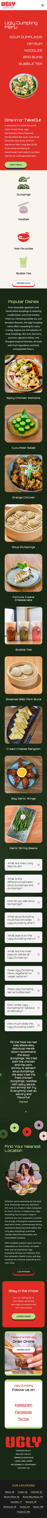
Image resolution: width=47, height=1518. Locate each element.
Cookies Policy (23, 1451)
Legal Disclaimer (23, 1461)
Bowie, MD (38, 1506)
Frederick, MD (23, 1511)
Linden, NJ (22, 1492)
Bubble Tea (30, 64)
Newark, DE (31, 1501)
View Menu (15, 165)
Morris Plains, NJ (11, 1496)
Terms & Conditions (23, 1458)
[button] (21, 1111)
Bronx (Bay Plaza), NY (33, 1496)
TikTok (23, 1419)
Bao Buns (32, 57)
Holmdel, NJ (36, 1492)
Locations (23, 1271)
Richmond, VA (10, 1506)
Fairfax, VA (25, 1506)
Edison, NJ (9, 1492)
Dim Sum (34, 44)
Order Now (23, 283)
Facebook (23, 1412)
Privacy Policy (23, 1454)
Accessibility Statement (23, 1465)
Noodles (33, 50)
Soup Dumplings (26, 37)
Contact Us (24, 1468)
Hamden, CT (16, 1501)
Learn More (23, 1316)
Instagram (23, 1405)
